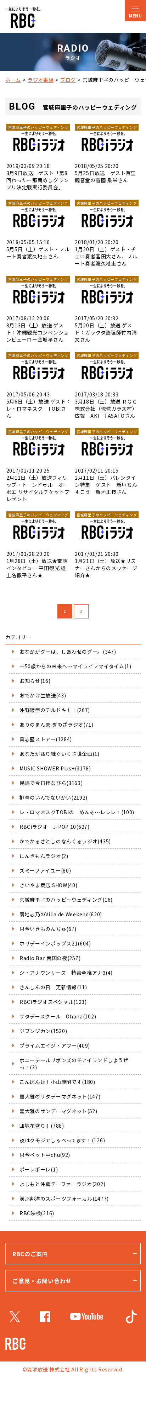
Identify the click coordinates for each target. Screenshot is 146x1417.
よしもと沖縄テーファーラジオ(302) (62, 1183)
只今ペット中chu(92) (44, 1154)
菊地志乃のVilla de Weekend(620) (60, 914)
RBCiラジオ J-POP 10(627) (54, 826)
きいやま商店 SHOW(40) (48, 885)
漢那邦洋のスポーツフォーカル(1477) (64, 1198)
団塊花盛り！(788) (41, 1125)
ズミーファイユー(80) (45, 870)
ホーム (13, 79)
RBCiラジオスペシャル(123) (53, 1001)
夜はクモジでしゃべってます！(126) (62, 1140)
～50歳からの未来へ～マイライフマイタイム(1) (75, 666)
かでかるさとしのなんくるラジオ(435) (65, 841)
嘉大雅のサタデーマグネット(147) (60, 1096)
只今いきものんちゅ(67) (48, 928)
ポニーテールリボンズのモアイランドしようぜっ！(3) (74, 1064)
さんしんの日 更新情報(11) (53, 987)
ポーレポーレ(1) (38, 1169)
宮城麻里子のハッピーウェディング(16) (66, 899)
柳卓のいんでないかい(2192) (53, 797)
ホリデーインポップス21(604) (55, 943)
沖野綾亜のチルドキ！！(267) (54, 709)
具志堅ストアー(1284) (45, 739)
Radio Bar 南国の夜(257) (49, 958)
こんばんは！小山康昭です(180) (57, 1081)
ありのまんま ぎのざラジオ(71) (56, 724)
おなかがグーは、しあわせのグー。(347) (67, 651)
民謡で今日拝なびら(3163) (51, 782)
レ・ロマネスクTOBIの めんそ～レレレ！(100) (76, 812)
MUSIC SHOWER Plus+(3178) (55, 768)
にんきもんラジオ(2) (43, 855)
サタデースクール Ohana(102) (57, 1016)
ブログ (68, 79)
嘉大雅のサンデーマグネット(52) (58, 1111)
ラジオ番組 (41, 79)
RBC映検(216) (36, 1213)
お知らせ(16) (35, 680)
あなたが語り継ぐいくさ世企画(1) (59, 753)
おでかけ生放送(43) (42, 695)
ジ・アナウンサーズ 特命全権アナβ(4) (66, 972)
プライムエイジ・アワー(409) (54, 1045)
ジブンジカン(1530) (43, 1030)
